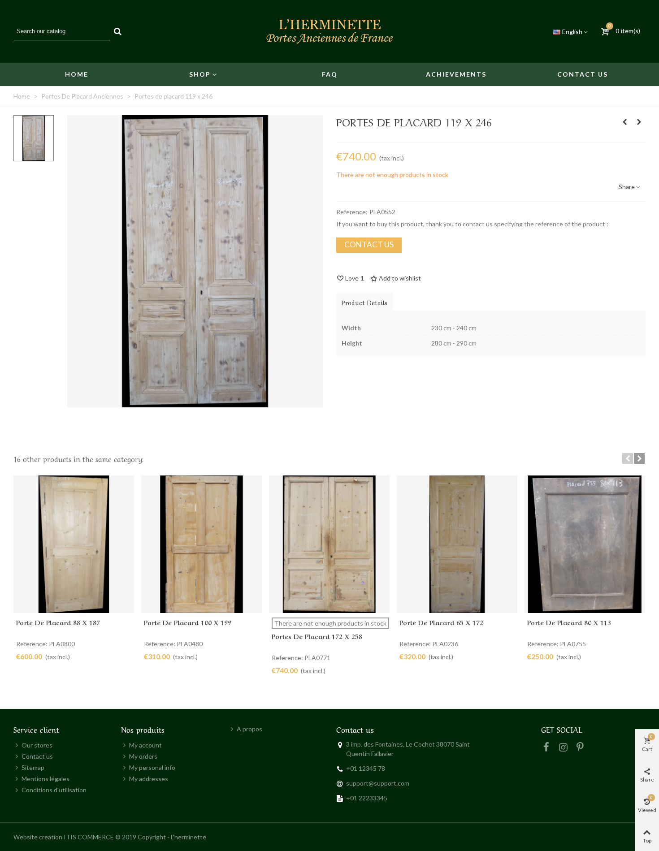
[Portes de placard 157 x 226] (639, 122)
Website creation (37, 837)
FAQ (330, 74)
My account (145, 745)
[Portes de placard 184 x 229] (624, 122)
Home (76, 74)
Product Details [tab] (364, 302)
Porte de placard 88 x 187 (58, 622)
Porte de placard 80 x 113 (569, 622)
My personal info (152, 767)
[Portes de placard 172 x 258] (329, 544)
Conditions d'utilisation (54, 790)
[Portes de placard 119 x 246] (195, 402)
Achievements (456, 74)
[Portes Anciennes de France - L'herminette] (329, 31)
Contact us (582, 74)
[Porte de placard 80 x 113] (585, 544)
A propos (249, 729)
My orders (143, 756)
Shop (200, 74)
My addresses (148, 778)
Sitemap (33, 767)
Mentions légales (45, 778)
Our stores (37, 745)
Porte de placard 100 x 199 (187, 622)
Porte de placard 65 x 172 (441, 622)
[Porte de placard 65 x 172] (457, 544)
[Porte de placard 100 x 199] (201, 544)
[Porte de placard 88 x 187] (73, 544)
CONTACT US (369, 244)
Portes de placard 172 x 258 (317, 635)
